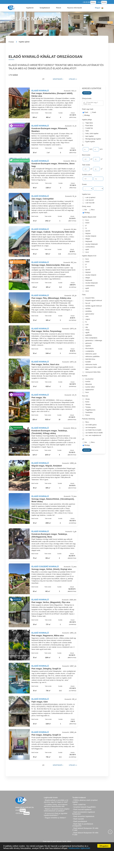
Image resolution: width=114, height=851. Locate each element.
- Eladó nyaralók (78, 819)
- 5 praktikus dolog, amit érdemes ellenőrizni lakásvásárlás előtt (55, 805)
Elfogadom (104, 845)
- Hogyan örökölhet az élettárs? (55, 818)
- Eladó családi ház (79, 804)
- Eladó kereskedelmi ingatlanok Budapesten (83, 813)
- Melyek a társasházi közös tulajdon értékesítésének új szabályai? (56, 810)
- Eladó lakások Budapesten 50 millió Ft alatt (85, 833)
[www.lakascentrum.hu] (12, 7)
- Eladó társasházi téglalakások (83, 816)
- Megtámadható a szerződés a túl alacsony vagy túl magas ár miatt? (56, 801)
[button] (29, 8)
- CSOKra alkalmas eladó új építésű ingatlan (85, 801)
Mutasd (93, 2)
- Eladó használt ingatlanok (81, 809)
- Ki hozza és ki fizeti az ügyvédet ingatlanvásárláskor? (55, 814)
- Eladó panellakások (79, 821)
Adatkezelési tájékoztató (79, 847)
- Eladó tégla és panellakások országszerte (82, 825)
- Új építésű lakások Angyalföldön (84, 807)
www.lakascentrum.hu (24, 807)
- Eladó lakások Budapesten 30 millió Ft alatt (85, 829)
